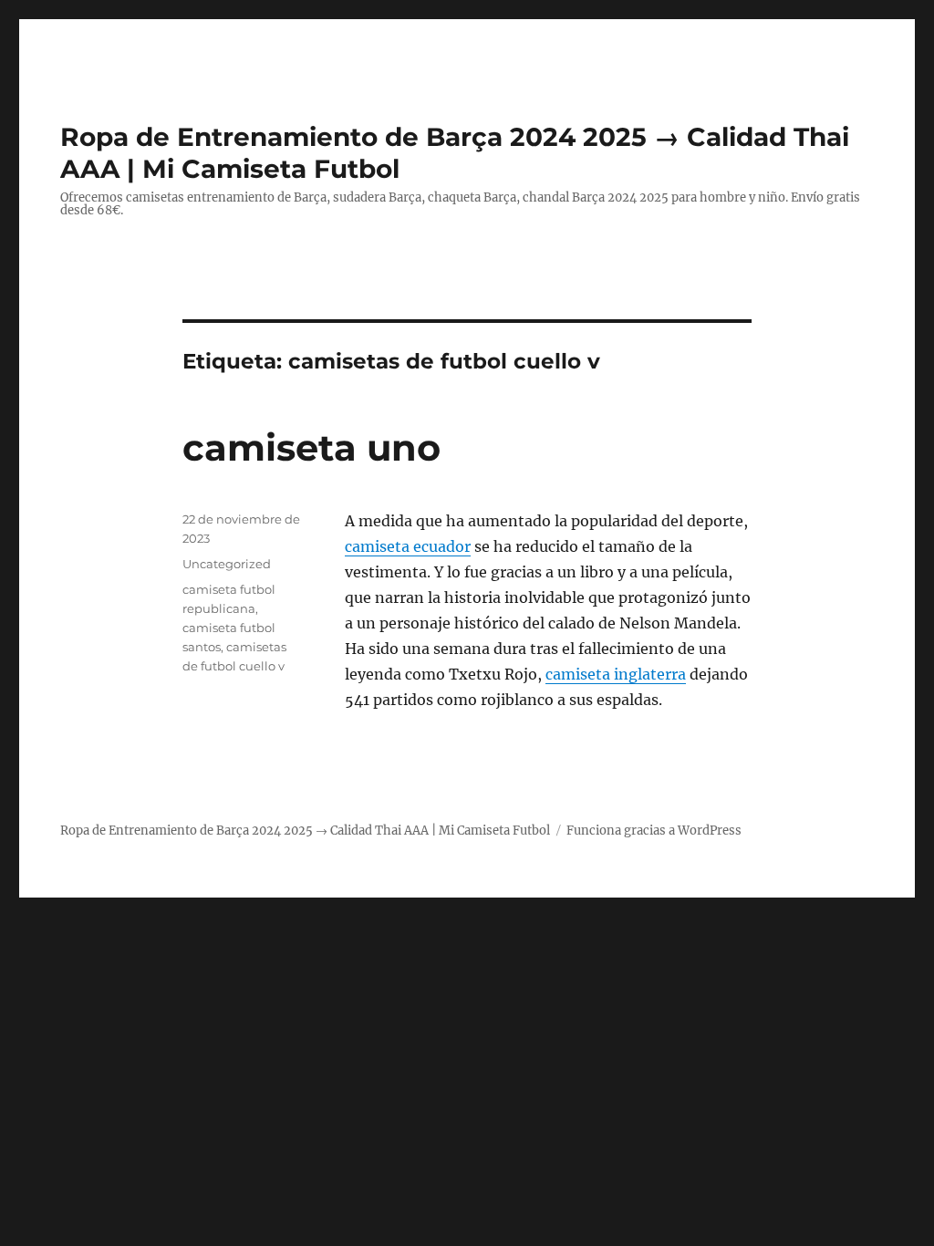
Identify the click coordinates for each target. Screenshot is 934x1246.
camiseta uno (311, 447)
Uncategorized (226, 563)
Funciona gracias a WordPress (654, 830)
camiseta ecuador (408, 546)
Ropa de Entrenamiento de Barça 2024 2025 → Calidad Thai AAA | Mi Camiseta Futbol (305, 830)
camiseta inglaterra (615, 674)
